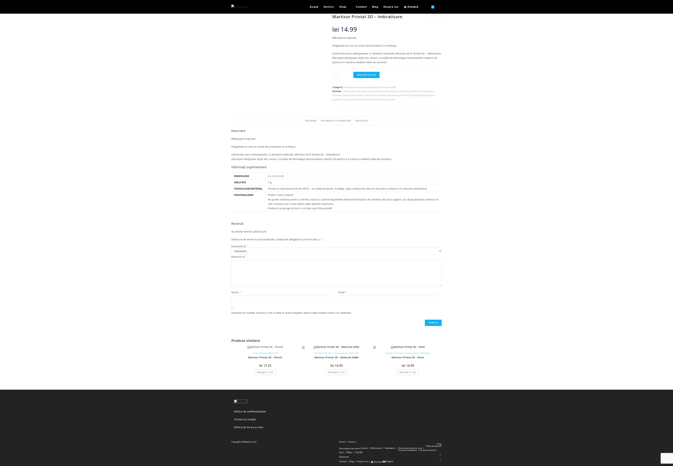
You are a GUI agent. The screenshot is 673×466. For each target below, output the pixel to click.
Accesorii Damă (427, 450)
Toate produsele (387, 87)
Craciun (364, 448)
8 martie (356, 91)
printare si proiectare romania (366, 99)
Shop (439, 443)
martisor (336, 95)
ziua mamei (389, 99)
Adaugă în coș (366, 74)
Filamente (344, 456)
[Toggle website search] (440, 7)
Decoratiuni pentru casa (410, 448)
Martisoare (372, 87)
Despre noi (362, 461)
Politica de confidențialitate (250, 411)
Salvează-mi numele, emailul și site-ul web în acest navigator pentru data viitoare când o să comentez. (291, 312)
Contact (343, 461)
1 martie (346, 91)
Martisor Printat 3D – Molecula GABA (336, 357)
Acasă (342, 441)
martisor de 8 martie (352, 95)
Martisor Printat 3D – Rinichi (265, 357)
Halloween (390, 448)
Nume (236, 292)
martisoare (403, 91)
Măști (349, 452)
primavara (392, 95)
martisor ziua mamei (375, 95)
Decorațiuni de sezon (354, 87)
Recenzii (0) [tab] (361, 120)
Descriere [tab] (311, 120)
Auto (341, 452)
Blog (352, 461)
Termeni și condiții (245, 419)
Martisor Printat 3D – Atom (408, 357)
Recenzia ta (239, 256)
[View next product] (439, 16)
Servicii (351, 441)
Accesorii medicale (408, 450)
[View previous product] (433, 16)
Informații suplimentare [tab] (336, 120)
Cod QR (358, 452)
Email (342, 292)
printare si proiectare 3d (411, 95)
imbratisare (390, 91)
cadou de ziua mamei (372, 91)
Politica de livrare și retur (249, 427)
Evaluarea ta (239, 246)
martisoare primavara (421, 91)
